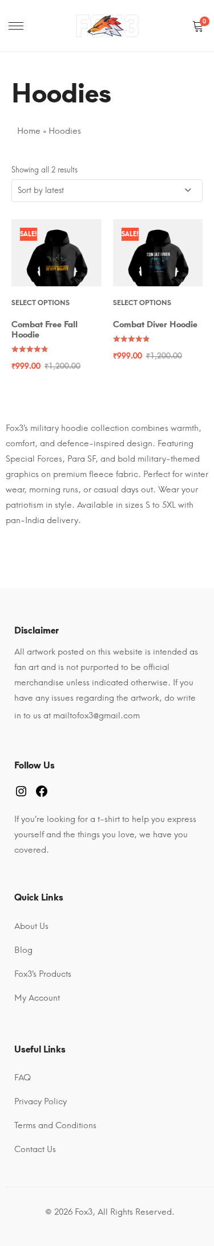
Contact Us (35, 1149)
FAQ (22, 1077)
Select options (40, 303)
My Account (37, 998)
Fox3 (83, 1212)
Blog (23, 950)
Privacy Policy (40, 1101)
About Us (31, 926)
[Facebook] (42, 791)
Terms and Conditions (55, 1125)
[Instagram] (21, 791)
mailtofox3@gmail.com (96, 715)
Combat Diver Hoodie (155, 324)
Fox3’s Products (42, 974)
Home (29, 131)
